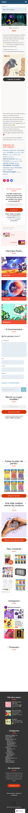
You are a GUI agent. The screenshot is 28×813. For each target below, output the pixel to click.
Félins (20, 161)
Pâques (9, 751)
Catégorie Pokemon (18, 139)
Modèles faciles (11, 165)
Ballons (5, 154)
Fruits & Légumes (14, 161)
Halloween (10, 748)
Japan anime (8, 163)
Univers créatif (9, 762)
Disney (9, 740)
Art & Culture (8, 736)
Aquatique (20, 150)
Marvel (17, 163)
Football (6, 161)
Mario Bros (10, 754)
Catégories (4, 6)
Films (16, 159)
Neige (12, 167)
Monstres (6, 168)
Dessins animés (6, 227)
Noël (8, 750)
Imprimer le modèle (14, 79)
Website (3, 373)
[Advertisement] (14, 97)
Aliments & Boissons (9, 150)
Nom (2, 358)
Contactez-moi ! (14, 785)
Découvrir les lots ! (14, 496)
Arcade (10, 152)
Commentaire (5, 340)
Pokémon (13, 227)
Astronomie (17, 152)
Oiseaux (9, 170)
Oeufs (5, 169)
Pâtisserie (19, 172)
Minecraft (9, 755)
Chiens (15, 154)
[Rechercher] (23, 389)
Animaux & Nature (10, 735)
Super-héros (8, 760)
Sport (6, 759)
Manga (7, 756)
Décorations (9, 159)
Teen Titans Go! (11, 746)
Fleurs (20, 159)
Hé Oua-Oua (10, 742)
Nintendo (18, 168)
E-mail (3, 366)
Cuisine (7, 738)
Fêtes (6, 747)
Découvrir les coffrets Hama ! (14, 540)
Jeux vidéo (8, 752)
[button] (9, 614)
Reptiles (5, 174)
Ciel (19, 154)
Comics (5, 157)
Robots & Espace (10, 758)
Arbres (4, 152)
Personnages (9, 172)
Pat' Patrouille (10, 743)
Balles (22, 152)
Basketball (10, 154)
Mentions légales (11, 793)
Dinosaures (11, 156)
